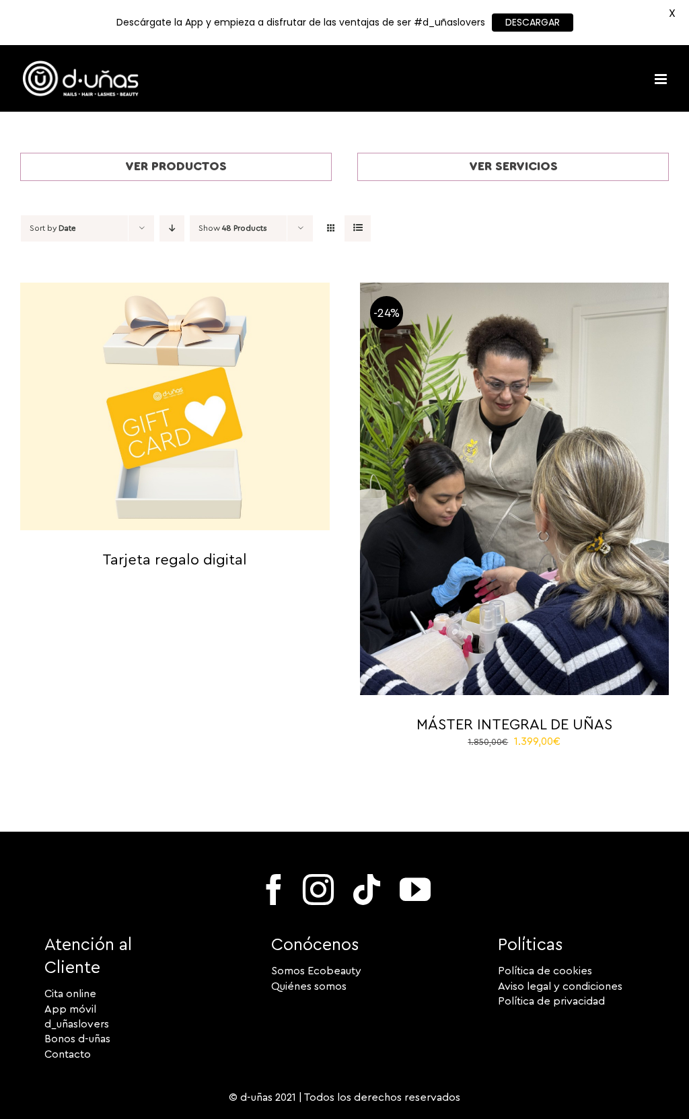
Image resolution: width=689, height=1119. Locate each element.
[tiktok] (366, 889)
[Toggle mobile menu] (662, 79)
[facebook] (273, 889)
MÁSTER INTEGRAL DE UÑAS (514, 724)
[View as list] (357, 228)
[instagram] (318, 889)
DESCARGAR (532, 22)
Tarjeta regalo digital (174, 559)
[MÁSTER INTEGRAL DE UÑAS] (514, 290)
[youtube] (415, 889)
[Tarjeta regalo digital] (175, 290)
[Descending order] (172, 228)
